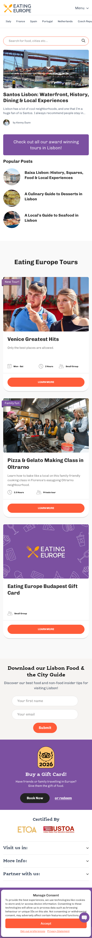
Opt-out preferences (32, 931)
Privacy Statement (58, 931)
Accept (46, 923)
